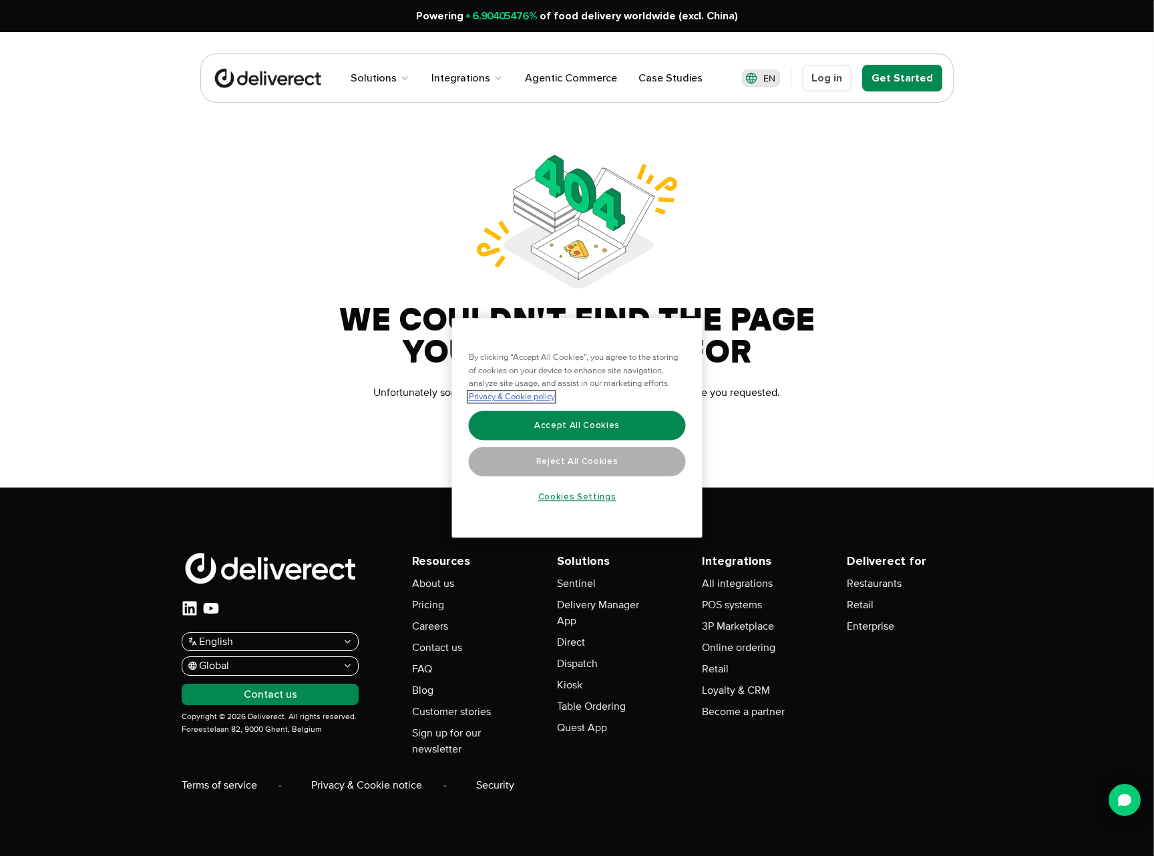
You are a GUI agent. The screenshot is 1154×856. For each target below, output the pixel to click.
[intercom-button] (1125, 800)
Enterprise (870, 626)
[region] (577, 428)
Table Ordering (591, 706)
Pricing (428, 605)
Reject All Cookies (577, 461)
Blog (422, 690)
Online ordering (738, 647)
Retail (715, 669)
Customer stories (451, 711)
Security (495, 785)
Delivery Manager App (598, 613)
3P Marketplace (738, 626)
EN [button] (769, 78)
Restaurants (874, 583)
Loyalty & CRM (736, 690)
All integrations (737, 583)
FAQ (422, 669)
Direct (571, 642)
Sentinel (576, 583)
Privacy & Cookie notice (366, 785)
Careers (430, 626)
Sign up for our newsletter (446, 741)
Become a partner (743, 711)
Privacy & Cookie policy (512, 397)
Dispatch (577, 663)
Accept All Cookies (577, 425)
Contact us (437, 647)
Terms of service (219, 785)
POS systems (732, 605)
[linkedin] (190, 608)
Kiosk (569, 685)
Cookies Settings (577, 496)
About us (433, 583)
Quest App (582, 727)
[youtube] (211, 608)
